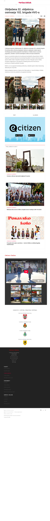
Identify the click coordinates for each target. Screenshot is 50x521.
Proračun (6, 382)
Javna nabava (6, 384)
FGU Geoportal (6, 403)
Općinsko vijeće (7, 370)
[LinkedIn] (44, 16)
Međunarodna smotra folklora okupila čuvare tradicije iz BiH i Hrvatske (24, 209)
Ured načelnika (7, 368)
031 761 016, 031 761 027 (9, 410)
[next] (43, 89)
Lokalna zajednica (9, 16)
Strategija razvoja (7, 389)
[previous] (7, 89)
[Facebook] (41, 16)
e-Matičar (6, 396)
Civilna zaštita (6, 375)
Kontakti (5, 401)
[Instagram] (45, 410)
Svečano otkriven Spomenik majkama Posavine (18, 176)
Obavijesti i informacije (8, 377)
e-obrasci (6, 399)
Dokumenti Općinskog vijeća (9, 391)
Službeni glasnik (7, 387)
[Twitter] (42, 16)
